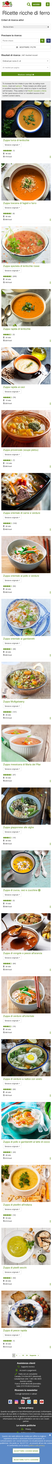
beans (5, 86)
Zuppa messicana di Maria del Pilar (22, 764)
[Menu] (48, 4)
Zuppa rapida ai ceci (14, 387)
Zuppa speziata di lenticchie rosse (21, 266)
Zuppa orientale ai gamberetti (19, 638)
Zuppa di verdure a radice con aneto (22, 1079)
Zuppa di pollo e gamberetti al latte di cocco (26, 1141)
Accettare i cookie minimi (26, 1451)
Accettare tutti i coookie (26, 1459)
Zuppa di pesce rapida (15, 1330)
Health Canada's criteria (37, 91)
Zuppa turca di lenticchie (16, 140)
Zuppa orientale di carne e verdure (21, 513)
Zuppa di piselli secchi (14, 1267)
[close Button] (50, 1435)
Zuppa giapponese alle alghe (18, 827)
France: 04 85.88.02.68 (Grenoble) (28, 1383)
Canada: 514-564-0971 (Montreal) (28, 1376)
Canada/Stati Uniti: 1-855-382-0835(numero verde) (27, 1380)
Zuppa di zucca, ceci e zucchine (20, 890)
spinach (19, 86)
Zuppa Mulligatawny (13, 701)
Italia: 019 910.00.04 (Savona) (27, 1386)
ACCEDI (37, 4)
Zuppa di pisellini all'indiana (17, 1204)
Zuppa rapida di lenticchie (16, 329)
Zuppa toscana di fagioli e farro (19, 203)
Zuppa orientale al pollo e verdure (21, 575)
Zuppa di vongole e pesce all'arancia (22, 953)
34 (27, 1355)
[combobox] (25, 61)
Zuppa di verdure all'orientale (18, 1016)
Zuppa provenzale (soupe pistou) (20, 450)
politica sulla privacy (37, 1445)
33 (23, 1355)
